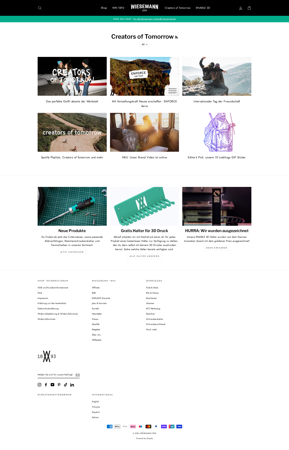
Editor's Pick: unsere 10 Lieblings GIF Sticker (217, 157)
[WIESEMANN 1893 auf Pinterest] (59, 384)
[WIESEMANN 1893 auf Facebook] (46, 384)
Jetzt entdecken (72, 252)
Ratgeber (96, 329)
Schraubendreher (154, 319)
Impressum (43, 298)
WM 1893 (118, 8)
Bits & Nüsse (152, 292)
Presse (95, 319)
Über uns (96, 334)
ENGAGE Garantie (101, 298)
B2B (94, 292)
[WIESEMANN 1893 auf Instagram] (39, 384)
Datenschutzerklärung (48, 308)
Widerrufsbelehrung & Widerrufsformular (58, 313)
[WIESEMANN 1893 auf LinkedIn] (72, 384)
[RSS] (176, 36)
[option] (144, 19)
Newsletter (97, 313)
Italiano (95, 417)
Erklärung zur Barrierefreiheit (52, 303)
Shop (104, 8)
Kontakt (95, 308)
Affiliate (95, 287)
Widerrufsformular (47, 319)
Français (96, 406)
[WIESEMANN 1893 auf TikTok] (65, 384)
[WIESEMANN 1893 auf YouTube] (52, 384)
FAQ (40, 292)
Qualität (95, 324)
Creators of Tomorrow (178, 8)
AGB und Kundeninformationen (53, 287)
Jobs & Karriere (99, 303)
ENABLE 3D (203, 8)
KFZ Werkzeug (153, 308)
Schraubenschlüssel (155, 324)
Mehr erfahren (217, 248)
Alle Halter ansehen (144, 256)
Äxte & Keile (152, 287)
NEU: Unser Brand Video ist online (144, 157)
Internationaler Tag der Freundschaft (217, 101)
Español (96, 412)
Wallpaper (97, 339)
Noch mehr (151, 329)
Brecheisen (151, 298)
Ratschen (150, 313)
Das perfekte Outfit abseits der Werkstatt (72, 101)
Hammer (150, 303)
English (95, 401)
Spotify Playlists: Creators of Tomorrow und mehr (72, 157)
